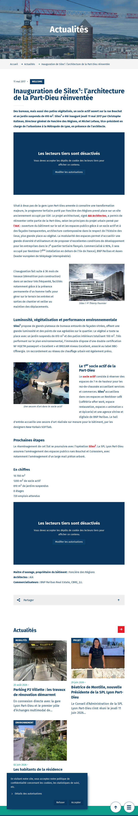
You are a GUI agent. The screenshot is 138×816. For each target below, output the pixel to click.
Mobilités (21, 640)
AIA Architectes (97, 215)
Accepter (76, 802)
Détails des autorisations (28, 793)
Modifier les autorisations (69, 172)
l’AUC (16, 225)
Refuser (60, 802)
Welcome (37, 81)
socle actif (89, 376)
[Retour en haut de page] (115, 807)
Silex (92, 446)
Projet (77, 640)
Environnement (24, 722)
